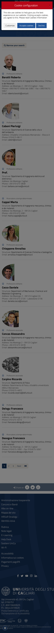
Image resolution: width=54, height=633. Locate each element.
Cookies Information (38, 17)
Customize (10, 25)
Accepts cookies (26, 25)
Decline (41, 25)
